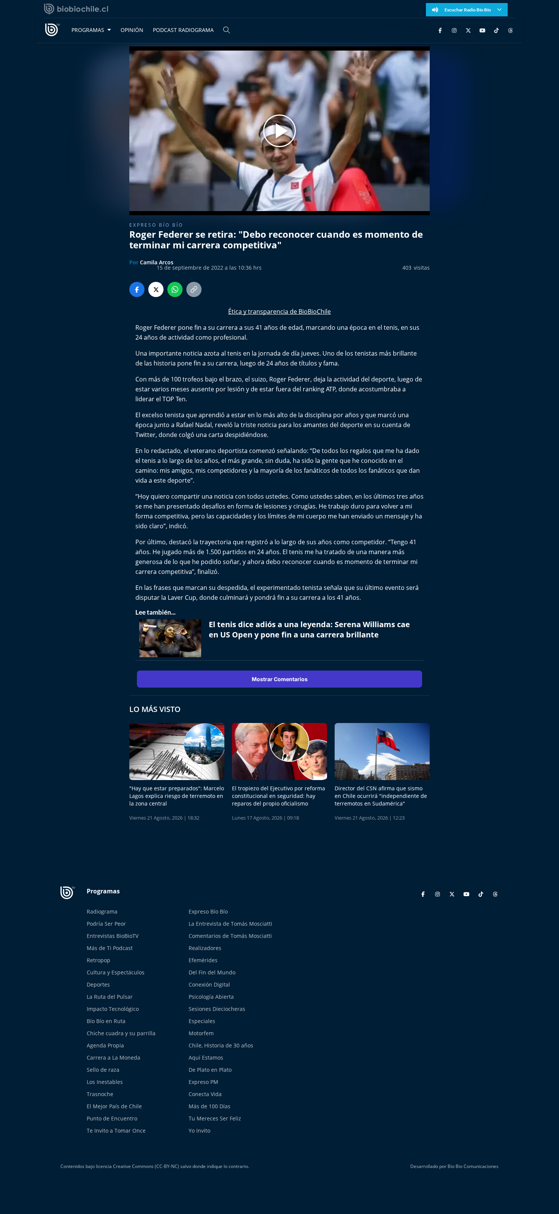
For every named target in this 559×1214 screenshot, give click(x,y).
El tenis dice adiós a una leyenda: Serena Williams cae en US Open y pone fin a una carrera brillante (309, 629)
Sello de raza (103, 1069)
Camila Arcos (156, 262)
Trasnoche (100, 1094)
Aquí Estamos (206, 1057)
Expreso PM (203, 1081)
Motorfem (201, 1033)
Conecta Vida (205, 1094)
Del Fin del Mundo (212, 972)
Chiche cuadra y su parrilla (121, 1033)
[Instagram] (454, 29)
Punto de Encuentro (112, 1118)
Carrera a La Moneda (113, 1057)
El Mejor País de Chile (114, 1106)
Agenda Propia (105, 1045)
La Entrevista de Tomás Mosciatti (230, 923)
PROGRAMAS (87, 29)
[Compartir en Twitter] (156, 289)
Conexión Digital (209, 984)
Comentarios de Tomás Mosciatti (230, 935)
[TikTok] (496, 29)
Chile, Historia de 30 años (221, 1045)
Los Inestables (105, 1081)
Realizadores (205, 948)
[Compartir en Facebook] (137, 289)
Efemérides (203, 960)
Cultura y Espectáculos (116, 972)
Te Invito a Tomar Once (116, 1130)
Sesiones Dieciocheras (217, 1008)
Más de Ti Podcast (110, 948)
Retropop (98, 960)
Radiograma (102, 911)
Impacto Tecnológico (113, 1008)
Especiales (202, 1021)
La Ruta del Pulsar (110, 996)
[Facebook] (440, 29)
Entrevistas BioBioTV (112, 935)
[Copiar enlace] (194, 289)
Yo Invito (199, 1130)
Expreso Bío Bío (156, 225)
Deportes (98, 984)
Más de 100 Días (209, 1106)
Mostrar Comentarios (280, 679)
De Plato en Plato (210, 1069)
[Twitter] (468, 29)
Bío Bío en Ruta (106, 1021)
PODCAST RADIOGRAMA (183, 29)
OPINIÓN (132, 29)
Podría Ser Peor (106, 923)
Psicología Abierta (211, 996)
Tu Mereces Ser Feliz (215, 1118)
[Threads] (510, 29)
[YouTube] (482, 29)
